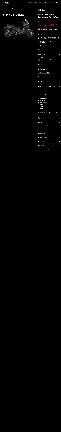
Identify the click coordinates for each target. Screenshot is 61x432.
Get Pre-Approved (45, 72)
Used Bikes (45, 2)
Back (9, 8)
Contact (56, 2)
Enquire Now (43, 45)
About (30, 2)
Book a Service (51, 2)
